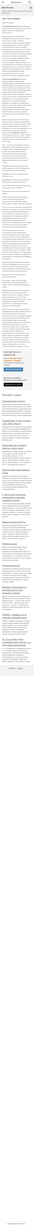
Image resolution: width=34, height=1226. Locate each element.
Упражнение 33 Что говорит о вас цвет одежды (16, 422)
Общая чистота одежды (14, 521)
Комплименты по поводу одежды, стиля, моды (14, 446)
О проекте (12, 668)
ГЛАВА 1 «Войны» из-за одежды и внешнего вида (14, 616)
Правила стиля (9, 543)
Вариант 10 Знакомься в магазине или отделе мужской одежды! (14, 590)
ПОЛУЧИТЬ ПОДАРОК (13, 369)
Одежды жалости (10, 565)
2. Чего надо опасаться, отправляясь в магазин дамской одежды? (14, 497)
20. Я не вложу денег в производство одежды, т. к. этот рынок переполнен (16, 642)
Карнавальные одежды (13, 401)
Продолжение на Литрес (13, 384)
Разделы (20, 668)
